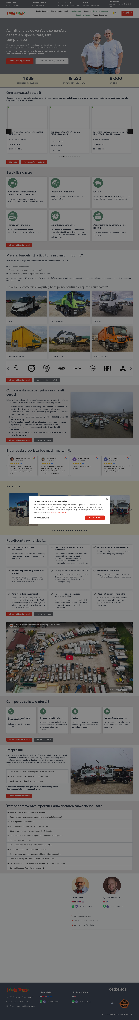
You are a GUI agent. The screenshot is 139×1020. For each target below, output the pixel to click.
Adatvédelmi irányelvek (59, 512)
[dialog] (69, 510)
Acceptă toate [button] (95, 518)
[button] (41, 518)
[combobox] (107, 499)
